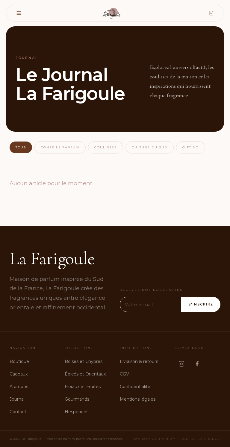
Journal (17, 399)
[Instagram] (181, 363)
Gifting (190, 147)
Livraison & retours (139, 361)
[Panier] (211, 13)
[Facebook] (197, 363)
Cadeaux (19, 374)
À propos (19, 386)
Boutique (19, 361)
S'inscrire (200, 304)
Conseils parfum (60, 147)
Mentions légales (137, 399)
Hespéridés (76, 411)
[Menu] (18, 13)
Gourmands (77, 399)
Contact (18, 411)
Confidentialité (135, 386)
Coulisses (105, 147)
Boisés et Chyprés (83, 361)
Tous (21, 147)
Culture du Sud (149, 147)
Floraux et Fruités (83, 386)
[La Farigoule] (112, 13)
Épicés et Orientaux (85, 374)
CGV (124, 374)
